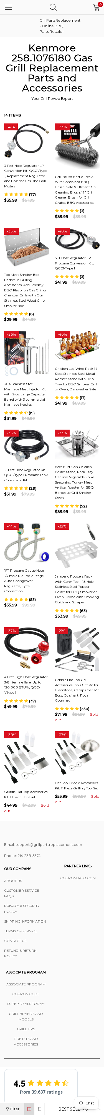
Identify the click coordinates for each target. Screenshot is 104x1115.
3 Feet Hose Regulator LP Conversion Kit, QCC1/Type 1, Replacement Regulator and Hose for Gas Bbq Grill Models (25, 175)
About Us (13, 881)
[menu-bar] (8, 7)
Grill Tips (26, 1029)
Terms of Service (20, 931)
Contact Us (15, 941)
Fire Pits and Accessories (26, 1041)
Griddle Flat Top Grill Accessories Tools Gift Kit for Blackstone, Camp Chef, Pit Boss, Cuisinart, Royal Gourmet (77, 690)
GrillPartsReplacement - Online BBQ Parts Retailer (53, 26)
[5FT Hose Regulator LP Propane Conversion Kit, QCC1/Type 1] (77, 239)
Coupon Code (26, 994)
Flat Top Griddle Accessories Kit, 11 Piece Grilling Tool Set (76, 785)
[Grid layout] (29, 1109)
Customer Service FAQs (21, 893)
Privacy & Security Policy (21, 908)
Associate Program (25, 984)
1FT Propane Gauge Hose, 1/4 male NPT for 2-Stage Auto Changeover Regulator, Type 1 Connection (24, 580)
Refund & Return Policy (20, 953)
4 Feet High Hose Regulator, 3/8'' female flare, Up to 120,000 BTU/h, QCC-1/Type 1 (26, 685)
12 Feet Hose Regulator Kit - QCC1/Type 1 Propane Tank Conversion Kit (26, 475)
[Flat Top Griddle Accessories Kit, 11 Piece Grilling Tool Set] (77, 753)
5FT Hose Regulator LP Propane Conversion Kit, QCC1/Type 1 (74, 263)
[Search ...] (53, 7)
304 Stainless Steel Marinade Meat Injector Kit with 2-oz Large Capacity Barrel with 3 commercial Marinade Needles (25, 394)
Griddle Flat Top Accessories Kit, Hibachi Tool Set (25, 794)
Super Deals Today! (26, 1004)
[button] (20, 194)
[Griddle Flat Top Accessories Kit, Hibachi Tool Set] (26, 757)
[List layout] (39, 1109)
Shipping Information (25, 921)
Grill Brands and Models (26, 1016)
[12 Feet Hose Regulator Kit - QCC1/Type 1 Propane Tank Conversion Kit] (26, 446)
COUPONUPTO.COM (78, 878)
